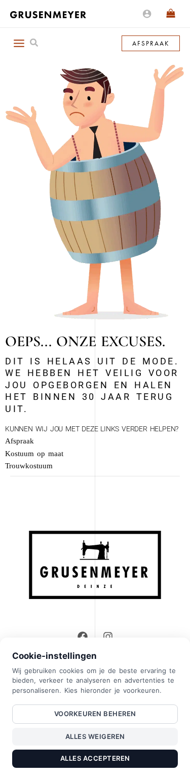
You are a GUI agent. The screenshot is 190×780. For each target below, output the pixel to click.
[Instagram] (108, 637)
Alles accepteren (95, 758)
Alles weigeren (95, 736)
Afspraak (19, 441)
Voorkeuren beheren (95, 714)
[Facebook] (83, 637)
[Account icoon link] (146, 13)
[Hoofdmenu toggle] (18, 43)
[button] (34, 44)
